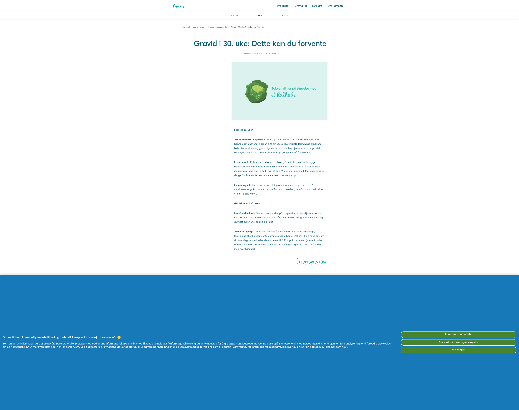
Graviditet (301, 6)
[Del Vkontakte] (311, 262)
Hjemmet (186, 27)
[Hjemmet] (178, 5)
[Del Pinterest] (317, 262)
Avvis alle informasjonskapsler (458, 342)
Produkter (283, 6)
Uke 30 (259, 15)
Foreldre (317, 6)
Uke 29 (235, 15)
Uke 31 (283, 15)
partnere (61, 343)
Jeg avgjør (458, 350)
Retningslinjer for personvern (62, 347)
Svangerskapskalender (217, 27)
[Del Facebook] (299, 262)
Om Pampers (335, 6)
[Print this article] (323, 262)
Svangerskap (198, 27)
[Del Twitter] (305, 262)
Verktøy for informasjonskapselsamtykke (262, 347)
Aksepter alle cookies (459, 334)
